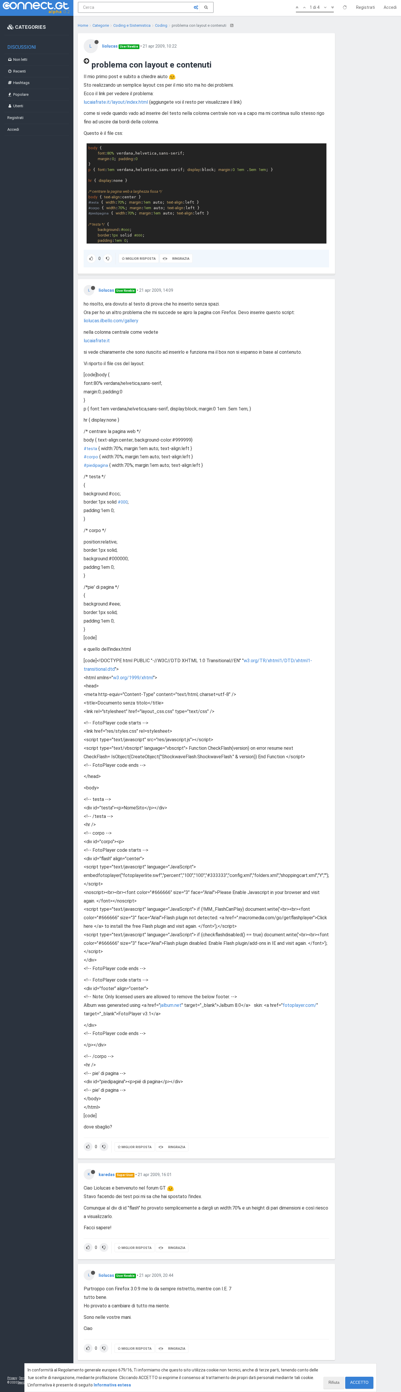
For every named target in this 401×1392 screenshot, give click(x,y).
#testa (90, 448)
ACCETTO (359, 1382)
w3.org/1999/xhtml (133, 677)
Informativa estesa (112, 1385)
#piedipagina (96, 465)
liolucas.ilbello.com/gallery (111, 320)
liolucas (110, 46)
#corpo (91, 457)
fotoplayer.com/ (299, 1005)
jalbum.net (170, 1005)
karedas (107, 1174)
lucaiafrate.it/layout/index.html (116, 102)
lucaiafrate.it (97, 340)
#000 (123, 502)
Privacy (12, 1378)
